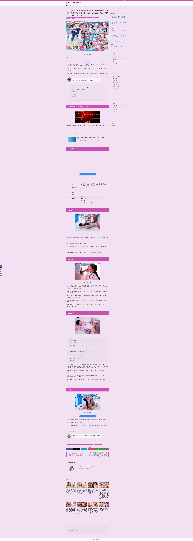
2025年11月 (114, 125)
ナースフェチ (78, 17)
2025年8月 (114, 127)
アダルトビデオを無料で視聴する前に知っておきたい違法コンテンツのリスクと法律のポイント (91, 138)
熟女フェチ (114, 111)
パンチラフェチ (115, 78)
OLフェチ (114, 55)
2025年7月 (114, 129)
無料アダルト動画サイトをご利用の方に (79, 89)
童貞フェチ (114, 115)
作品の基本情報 (75, 91)
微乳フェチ (114, 103)
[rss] (124, 0)
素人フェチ (97, 17)
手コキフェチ (115, 105)
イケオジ (71, 472)
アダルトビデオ (69, 17)
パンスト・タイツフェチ (116, 76)
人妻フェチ (114, 90)
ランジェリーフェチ (116, 86)
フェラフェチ (82, 17)
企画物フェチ (93, 17)
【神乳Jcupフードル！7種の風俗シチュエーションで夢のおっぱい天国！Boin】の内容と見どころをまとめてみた (119, 27)
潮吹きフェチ (115, 109)
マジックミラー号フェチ (88, 17)
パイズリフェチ (115, 74)
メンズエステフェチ (116, 84)
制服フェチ (114, 97)
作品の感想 (74, 94)
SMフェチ (114, 57)
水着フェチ (114, 107)
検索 (125, 10)
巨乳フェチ (114, 101)
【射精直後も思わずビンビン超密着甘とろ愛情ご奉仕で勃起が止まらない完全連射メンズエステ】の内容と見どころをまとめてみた (118, 40)
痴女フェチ (114, 113)
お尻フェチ (114, 61)
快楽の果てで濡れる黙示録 (73, 3)
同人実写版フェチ (115, 99)
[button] (69, 449)
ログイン (78, 530)
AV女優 (114, 53)
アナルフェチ (115, 65)
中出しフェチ (115, 88)
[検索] (126, 0)
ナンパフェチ (74, 17)
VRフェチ (114, 59)
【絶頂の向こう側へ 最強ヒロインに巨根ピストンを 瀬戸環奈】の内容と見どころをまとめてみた (118, 17)
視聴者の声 (74, 96)
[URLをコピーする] (105, 449)
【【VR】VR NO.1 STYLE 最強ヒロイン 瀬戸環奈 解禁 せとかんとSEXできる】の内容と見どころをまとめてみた (119, 22)
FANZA (90, 54)
